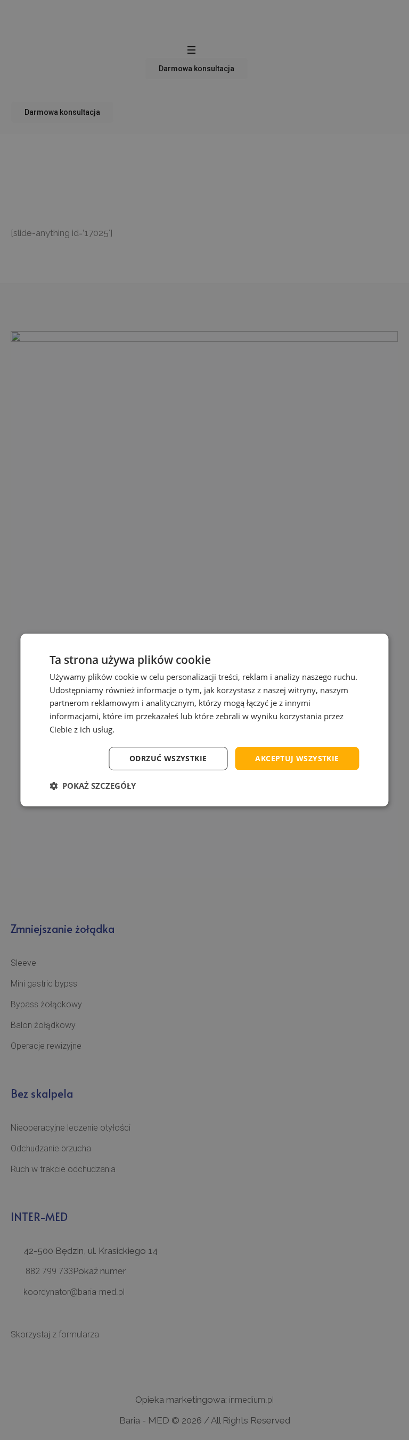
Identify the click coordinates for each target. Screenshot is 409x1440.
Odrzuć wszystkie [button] (168, 758)
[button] (93, 785)
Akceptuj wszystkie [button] (297, 758)
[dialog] (204, 720)
